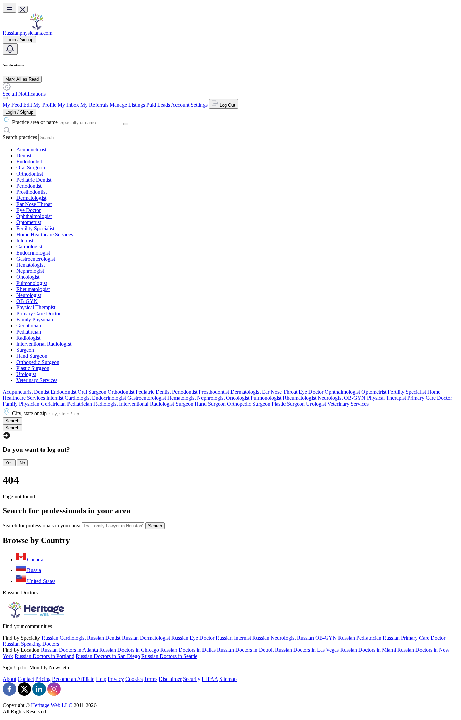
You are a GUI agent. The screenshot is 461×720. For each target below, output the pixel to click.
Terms (150, 679)
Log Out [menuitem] (226, 105)
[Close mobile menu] (23, 9)
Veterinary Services (36, 380)
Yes (9, 462)
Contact (26, 679)
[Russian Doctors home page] (36, 28)
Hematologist (30, 265)
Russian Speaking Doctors (31, 644)
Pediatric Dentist (33, 180)
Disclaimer (170, 679)
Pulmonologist (31, 283)
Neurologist (28, 295)
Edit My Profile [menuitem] (39, 105)
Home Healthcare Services (44, 234)
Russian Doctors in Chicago (129, 650)
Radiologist (28, 338)
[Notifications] (10, 49)
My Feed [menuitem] (12, 105)
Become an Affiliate (73, 679)
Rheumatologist (33, 289)
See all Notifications (24, 94)
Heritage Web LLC (51, 705)
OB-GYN (27, 301)
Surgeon (25, 350)
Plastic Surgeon (32, 368)
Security (191, 679)
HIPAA (210, 679)
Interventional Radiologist (43, 344)
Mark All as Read (22, 79)
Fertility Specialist (35, 228)
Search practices (20, 137)
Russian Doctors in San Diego (108, 656)
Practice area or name (35, 122)
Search (155, 525)
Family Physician (34, 319)
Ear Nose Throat (34, 204)
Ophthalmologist (34, 216)
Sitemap (228, 679)
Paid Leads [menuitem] (158, 105)
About (9, 679)
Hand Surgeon (31, 356)
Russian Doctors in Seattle (169, 656)
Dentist (23, 155)
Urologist (26, 374)
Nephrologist (30, 271)
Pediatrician (28, 332)
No (22, 462)
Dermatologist (31, 198)
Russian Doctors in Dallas (188, 650)
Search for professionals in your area (41, 525)
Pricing (43, 679)
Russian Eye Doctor (192, 638)
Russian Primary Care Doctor (414, 638)
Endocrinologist (33, 253)
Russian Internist (233, 638)
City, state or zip (29, 413)
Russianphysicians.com (27, 33)
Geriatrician (28, 325)
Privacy (116, 679)
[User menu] (5, 98)
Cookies (134, 679)
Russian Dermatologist (146, 638)
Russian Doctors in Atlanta (69, 650)
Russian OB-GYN (317, 638)
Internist (24, 240)
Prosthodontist (31, 192)
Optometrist (28, 222)
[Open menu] (9, 8)
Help (101, 679)
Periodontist (29, 186)
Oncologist (27, 277)
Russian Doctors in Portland (44, 656)
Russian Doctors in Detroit (245, 650)
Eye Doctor (28, 210)
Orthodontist (29, 174)
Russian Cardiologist (64, 638)
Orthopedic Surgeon (37, 362)
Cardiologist (29, 246)
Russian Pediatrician (359, 638)
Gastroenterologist (35, 259)
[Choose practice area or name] (125, 124)
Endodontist (29, 161)
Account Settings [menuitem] (189, 105)
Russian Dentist (103, 638)
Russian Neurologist (274, 638)
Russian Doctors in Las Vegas (307, 650)
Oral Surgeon (30, 167)
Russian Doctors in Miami (368, 650)
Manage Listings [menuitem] (127, 105)
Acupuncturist (31, 149)
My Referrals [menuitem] (94, 105)
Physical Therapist (35, 307)
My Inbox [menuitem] (68, 105)
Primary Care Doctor (38, 313)
